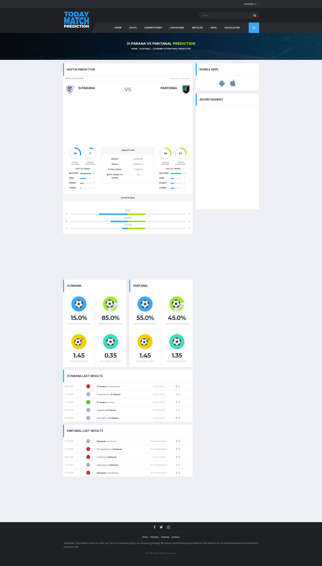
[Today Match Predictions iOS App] (233, 84)
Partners (154, 536)
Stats (133, 27)
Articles (197, 27)
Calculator (232, 27)
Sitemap (165, 536)
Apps (214, 27)
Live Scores (177, 27)
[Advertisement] (128, 121)
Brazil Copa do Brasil (75, 78)
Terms (145, 536)
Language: (250, 4)
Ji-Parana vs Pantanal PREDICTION (172, 49)
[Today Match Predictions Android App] (222, 84)
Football (145, 49)
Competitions (153, 27)
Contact (175, 536)
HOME (118, 27)
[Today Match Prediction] (76, 19)
